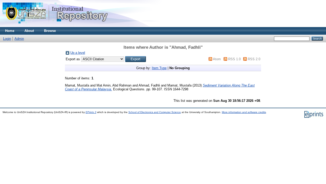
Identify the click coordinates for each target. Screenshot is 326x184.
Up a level (77, 53)
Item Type (159, 68)
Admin (19, 39)
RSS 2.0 (254, 59)
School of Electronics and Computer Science (154, 112)
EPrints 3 (91, 112)
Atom (217, 59)
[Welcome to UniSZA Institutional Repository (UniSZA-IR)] (55, 26)
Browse (50, 31)
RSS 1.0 (234, 59)
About (29, 31)
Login (7, 39)
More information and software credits (244, 112)
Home (9, 31)
